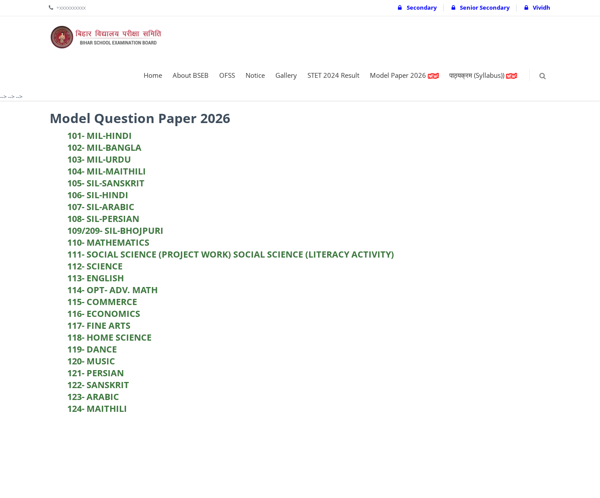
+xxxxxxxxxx (71, 7)
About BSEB (191, 75)
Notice (255, 75)
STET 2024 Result (333, 75)
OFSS (227, 75)
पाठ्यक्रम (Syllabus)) (477, 75)
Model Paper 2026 (399, 75)
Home (153, 75)
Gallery (286, 75)
